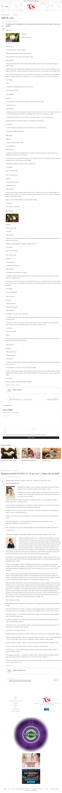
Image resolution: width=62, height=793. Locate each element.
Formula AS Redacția (19, 670)
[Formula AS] (31, 6)
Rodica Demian (9, 21)
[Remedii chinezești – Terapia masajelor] (10, 453)
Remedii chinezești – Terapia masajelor (9, 460)
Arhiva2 (15, 696)
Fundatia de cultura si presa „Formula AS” (21, 788)
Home (9, 788)
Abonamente (15, 703)
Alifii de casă (7, 17)
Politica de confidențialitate (15, 711)
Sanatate (10, 665)
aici (26, 1)
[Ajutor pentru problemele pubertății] (31, 453)
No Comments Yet (8, 405)
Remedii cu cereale (46, 460)
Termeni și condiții (15, 709)
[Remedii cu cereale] (51, 453)
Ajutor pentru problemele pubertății (29, 460)
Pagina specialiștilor (5, 470)
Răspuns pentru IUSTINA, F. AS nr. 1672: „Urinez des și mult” (30, 473)
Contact (15, 707)
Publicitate (15, 705)
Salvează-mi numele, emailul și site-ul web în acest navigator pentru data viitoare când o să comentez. (25, 434)
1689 (17, 21)
